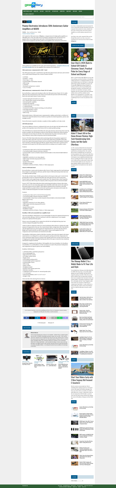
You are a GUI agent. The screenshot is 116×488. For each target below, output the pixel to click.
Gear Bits (74, 359)
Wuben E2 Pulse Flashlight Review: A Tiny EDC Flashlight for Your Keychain (86, 196)
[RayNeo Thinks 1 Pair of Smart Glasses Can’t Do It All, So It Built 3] (74, 333)
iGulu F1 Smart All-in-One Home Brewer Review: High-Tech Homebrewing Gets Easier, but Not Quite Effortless (82, 139)
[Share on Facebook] (26, 318)
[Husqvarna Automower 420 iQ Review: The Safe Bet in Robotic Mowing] (74, 211)
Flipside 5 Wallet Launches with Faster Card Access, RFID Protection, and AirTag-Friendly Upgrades (86, 463)
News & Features (25, 361)
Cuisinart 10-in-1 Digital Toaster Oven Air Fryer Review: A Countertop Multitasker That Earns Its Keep (86, 176)
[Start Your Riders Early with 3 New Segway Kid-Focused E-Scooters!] (82, 374)
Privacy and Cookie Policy (88, 485)
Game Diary (68, 11)
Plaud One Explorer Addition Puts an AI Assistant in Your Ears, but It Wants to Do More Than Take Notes (86, 298)
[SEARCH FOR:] (87, 17)
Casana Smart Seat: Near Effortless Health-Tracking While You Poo (86, 441)
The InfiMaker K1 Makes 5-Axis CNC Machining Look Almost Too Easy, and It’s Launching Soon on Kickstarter (86, 353)
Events (59, 361)
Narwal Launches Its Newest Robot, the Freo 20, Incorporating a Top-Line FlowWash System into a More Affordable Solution (86, 415)
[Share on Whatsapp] (60, 318)
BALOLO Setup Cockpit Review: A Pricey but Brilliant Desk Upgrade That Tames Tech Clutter (86, 217)
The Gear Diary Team (66, 485)
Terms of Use (75, 486)
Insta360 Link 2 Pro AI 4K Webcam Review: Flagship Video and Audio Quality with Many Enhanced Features (86, 190)
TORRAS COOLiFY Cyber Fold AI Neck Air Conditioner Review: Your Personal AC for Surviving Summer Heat (86, 224)
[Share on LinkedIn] (37, 318)
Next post (50, 322)
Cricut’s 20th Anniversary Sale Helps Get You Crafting (86, 345)
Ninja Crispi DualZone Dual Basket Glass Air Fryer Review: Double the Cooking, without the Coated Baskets (86, 318)
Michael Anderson (30, 33)
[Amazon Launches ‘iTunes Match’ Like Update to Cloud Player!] (39, 360)
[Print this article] (54, 318)
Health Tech (47, 11)
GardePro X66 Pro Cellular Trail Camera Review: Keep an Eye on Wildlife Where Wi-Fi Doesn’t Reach (86, 230)
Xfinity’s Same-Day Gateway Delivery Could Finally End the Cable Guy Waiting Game (86, 457)
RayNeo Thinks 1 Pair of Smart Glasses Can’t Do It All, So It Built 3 (86, 331)
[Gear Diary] (33, 5)
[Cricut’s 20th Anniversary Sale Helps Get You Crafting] (74, 347)
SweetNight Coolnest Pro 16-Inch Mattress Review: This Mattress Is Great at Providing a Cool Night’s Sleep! (86, 339)
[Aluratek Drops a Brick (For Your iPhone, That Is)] (26, 360)
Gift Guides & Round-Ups (28, 14)
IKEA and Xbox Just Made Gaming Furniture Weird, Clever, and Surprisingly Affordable (86, 305)
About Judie (60, 485)
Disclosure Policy (80, 485)
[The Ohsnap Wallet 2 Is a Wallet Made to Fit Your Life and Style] (82, 258)
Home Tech (36, 11)
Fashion (80, 11)
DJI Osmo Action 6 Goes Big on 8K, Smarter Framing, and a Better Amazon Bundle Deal (86, 325)
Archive (79, 486)
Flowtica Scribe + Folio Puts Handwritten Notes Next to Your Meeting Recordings (85, 312)
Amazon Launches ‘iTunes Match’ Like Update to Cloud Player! (39, 366)
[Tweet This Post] (32, 318)
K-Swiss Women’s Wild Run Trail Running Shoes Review (86, 203)
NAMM (39, 32)
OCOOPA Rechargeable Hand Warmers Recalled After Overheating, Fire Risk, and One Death (87, 429)
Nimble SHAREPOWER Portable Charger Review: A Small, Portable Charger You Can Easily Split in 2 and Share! (86, 183)
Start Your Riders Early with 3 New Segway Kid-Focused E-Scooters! (82, 380)
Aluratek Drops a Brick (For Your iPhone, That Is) (27, 363)
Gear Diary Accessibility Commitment (65, 486)
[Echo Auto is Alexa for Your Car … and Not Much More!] (51, 360)
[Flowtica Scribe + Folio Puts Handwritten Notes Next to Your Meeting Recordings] (74, 313)
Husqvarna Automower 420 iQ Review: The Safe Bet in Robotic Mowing (87, 209)
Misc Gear (75, 11)
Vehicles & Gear (49, 362)
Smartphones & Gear (27, 11)
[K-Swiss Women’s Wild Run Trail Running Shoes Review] (74, 205)
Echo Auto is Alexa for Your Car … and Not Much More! (51, 365)
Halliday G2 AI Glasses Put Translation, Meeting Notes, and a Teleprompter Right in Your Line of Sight (86, 449)
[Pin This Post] (43, 318)
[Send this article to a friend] (48, 318)
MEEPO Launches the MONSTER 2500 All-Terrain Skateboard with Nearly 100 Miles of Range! (86, 436)
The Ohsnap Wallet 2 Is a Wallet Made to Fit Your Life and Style (82, 264)
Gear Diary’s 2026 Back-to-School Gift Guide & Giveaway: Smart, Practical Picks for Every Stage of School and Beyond (81, 68)
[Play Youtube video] (45, 294)
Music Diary (36, 361)
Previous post (42, 322)
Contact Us (84, 486)
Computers (62, 11)
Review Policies (73, 485)
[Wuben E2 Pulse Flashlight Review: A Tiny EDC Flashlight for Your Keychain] (74, 198)
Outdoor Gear (55, 11)
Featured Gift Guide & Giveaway (77, 45)
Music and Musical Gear (32, 32)
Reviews (53, 361)
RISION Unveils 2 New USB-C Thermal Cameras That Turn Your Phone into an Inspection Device (86, 423)
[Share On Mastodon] (65, 318)
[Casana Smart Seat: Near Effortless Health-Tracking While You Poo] (74, 443)
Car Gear (42, 11)
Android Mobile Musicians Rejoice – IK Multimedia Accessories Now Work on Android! (63, 366)
